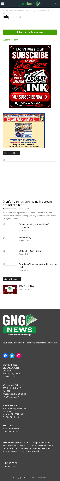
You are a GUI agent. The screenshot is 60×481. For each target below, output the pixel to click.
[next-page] (9, 299)
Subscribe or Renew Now (30, 32)
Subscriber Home (10, 39)
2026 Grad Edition (26, 286)
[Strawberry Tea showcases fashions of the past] (10, 268)
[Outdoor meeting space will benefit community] (10, 228)
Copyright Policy (10, 462)
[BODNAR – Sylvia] (10, 241)
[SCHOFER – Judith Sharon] (10, 254)
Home (5, 10)
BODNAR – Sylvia (26, 238)
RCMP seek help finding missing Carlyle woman (28, 10)
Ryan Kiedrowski (9, 209)
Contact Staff (9, 466)
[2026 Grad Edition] (10, 289)
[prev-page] (4, 299)
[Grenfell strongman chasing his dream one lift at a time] (30, 178)
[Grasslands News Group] (30, 3)
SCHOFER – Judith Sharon (30, 251)
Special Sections (11, 279)
